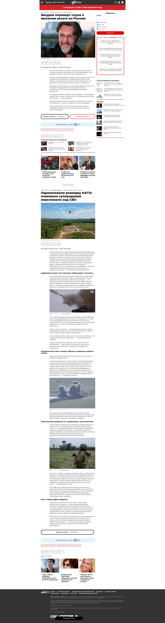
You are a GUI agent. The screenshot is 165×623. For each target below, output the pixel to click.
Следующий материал (69, 618)
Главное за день (102, 22)
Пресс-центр (99, 591)
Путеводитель (65, 593)
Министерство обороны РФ (60, 409)
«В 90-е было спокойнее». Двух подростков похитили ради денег (113, 95)
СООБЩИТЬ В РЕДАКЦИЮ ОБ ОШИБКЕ (88, 593)
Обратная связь (54, 593)
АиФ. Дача (101, 24)
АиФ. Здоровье (102, 27)
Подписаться (110, 33)
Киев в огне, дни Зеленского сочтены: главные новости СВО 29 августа (110, 42)
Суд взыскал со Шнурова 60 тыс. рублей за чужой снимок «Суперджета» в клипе (84, 143)
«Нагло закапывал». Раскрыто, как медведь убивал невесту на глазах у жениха (113, 90)
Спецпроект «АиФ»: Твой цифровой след (82, 7)
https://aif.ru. (55, 609)
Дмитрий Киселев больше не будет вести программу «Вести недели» (112, 122)
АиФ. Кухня (101, 29)
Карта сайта (74, 593)
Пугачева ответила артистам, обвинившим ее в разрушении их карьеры (57, 149)
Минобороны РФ (57, 313)
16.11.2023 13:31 (44, 12)
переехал (77, 83)
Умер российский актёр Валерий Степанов (112, 133)
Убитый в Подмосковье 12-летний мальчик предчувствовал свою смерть (110, 56)
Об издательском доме (63, 591)
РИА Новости (54, 58)
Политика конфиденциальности (57, 611)
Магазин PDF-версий (110, 591)
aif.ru (88, 270)
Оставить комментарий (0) (82, 116)
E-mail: (99, 15)
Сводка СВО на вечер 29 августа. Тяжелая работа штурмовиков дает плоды (110, 63)
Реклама (52, 591)
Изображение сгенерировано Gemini (51, 240)
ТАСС (84, 74)
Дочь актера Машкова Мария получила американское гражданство (83, 149)
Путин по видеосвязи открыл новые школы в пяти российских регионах (110, 49)
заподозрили (77, 108)
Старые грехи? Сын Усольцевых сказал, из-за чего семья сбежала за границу (113, 84)
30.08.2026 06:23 (45, 190)
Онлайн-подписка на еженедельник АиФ (83, 591)
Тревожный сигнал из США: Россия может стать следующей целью (113, 110)
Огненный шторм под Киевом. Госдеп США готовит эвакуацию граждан (110, 69)
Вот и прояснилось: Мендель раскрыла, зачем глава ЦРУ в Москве (113, 104)
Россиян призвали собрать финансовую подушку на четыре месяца (112, 128)
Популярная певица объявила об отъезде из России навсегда (111, 116)
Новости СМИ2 (68, 185)
